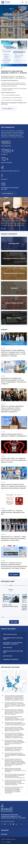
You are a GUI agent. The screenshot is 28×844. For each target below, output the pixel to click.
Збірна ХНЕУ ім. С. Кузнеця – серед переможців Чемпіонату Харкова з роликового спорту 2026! (13, 538)
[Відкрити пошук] (22, 2)
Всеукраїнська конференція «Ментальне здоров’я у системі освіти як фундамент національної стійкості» (13, 381)
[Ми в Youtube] (13, 824)
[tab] (14, 634)
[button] (4, 33)
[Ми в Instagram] (11, 824)
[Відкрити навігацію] (26, 2)
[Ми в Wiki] (19, 824)
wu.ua (8, 842)
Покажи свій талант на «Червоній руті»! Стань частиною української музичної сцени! (13, 460)
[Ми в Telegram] (8, 824)
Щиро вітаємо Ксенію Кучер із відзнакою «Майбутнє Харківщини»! (14, 435)
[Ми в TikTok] (22, 824)
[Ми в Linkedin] (16, 824)
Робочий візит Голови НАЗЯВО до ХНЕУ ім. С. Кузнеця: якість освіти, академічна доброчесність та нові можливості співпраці (13, 353)
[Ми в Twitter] (5, 824)
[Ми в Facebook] (2, 824)
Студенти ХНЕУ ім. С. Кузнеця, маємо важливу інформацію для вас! (12, 512)
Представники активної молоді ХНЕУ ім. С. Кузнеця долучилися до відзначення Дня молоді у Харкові (13, 486)
